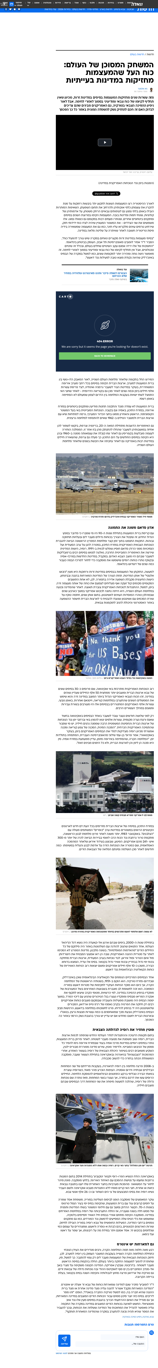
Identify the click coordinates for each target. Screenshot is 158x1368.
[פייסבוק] (6, 9)
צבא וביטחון (119, 9)
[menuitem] (118, 4)
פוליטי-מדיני (92, 9)
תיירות (58, 3)
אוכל (77, 3)
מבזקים (130, 9)
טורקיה (145, 1317)
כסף (84, 3)
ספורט (120, 3)
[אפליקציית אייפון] (15, 9)
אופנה (37, 3)
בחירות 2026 (64, 9)
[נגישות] (4, 4)
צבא (152, 1317)
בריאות (67, 3)
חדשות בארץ (106, 9)
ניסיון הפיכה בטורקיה (131, 1317)
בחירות (111, 3)
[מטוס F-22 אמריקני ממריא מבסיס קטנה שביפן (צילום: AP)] (105, 784)
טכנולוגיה (47, 3)
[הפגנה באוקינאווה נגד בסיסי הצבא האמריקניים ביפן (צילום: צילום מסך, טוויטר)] (105, 646)
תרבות (101, 3)
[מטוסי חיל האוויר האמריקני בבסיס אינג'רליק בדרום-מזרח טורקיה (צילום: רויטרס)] (105, 486)
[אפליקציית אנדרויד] (19, 9)
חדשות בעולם (78, 9)
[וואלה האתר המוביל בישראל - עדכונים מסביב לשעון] (137, 4)
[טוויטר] (10, 9)
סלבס (92, 3)
